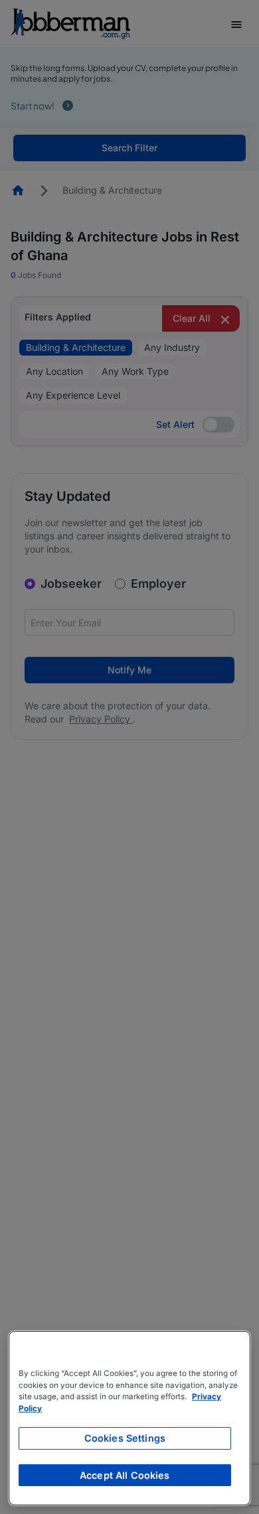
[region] (129, 1418)
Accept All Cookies (125, 1475)
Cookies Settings (124, 1438)
